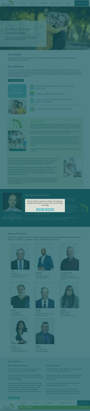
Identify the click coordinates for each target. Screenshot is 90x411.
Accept (40, 209)
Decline (49, 209)
